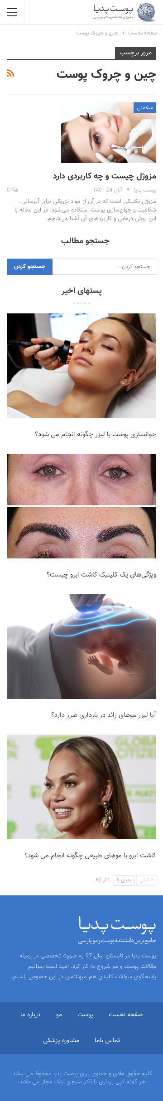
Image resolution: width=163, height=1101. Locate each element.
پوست (85, 1015)
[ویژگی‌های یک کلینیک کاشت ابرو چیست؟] (81, 506)
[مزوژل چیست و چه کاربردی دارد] (108, 132)
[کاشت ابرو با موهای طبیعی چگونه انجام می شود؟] (81, 787)
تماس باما (107, 1041)
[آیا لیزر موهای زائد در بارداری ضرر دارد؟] (81, 646)
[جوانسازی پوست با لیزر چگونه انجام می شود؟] (81, 365)
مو (59, 1015)
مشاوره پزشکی (61, 1041)
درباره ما (30, 1015)
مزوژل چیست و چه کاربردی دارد (104, 176)
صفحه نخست (126, 1015)
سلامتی (145, 108)
